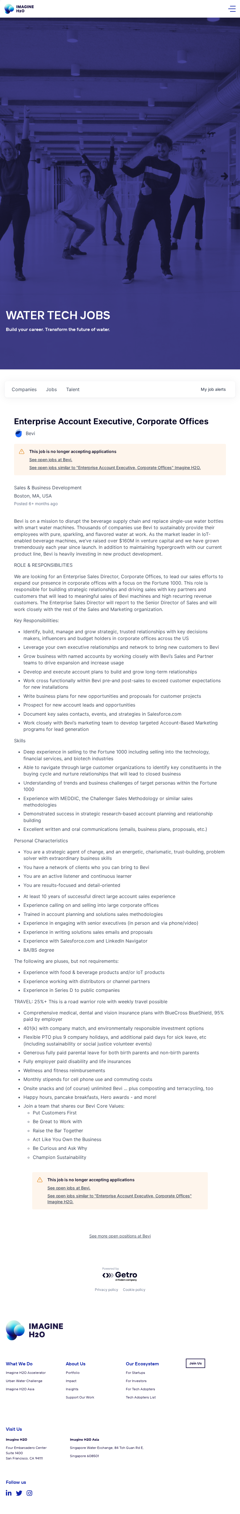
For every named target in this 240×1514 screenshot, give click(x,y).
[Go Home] (19, 9)
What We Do (19, 1364)
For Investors (136, 1381)
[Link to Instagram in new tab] (29, 1493)
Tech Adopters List (141, 1397)
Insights (72, 1389)
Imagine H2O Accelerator (26, 1372)
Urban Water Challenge (24, 1381)
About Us (75, 1364)
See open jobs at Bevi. (50, 459)
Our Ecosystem (142, 1364)
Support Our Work (80, 1397)
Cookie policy (134, 1289)
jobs (51, 389)
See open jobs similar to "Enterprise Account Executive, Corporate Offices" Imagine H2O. (115, 467)
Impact (71, 1381)
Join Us (195, 1363)
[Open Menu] (232, 9)
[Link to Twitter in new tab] (19, 1493)
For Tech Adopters (140, 1389)
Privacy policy (106, 1289)
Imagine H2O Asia (20, 1389)
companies (24, 389)
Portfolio (73, 1372)
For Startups (135, 1372)
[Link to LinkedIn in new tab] (8, 1493)
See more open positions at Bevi (120, 1235)
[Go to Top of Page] (34, 1339)
